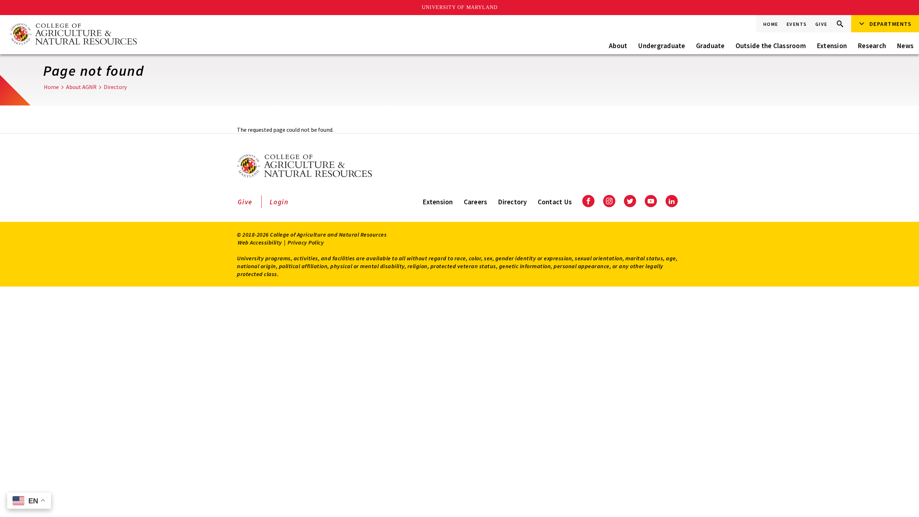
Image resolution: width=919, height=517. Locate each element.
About (618, 45)
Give (821, 24)
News (905, 45)
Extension (832, 45)
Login (279, 201)
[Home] (73, 34)
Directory (115, 86)
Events (797, 24)
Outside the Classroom (771, 45)
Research (872, 45)
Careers (476, 201)
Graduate (710, 45)
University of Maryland (460, 7)
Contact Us (555, 201)
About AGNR (81, 86)
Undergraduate (661, 45)
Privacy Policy (306, 242)
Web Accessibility (260, 242)
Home (770, 24)
